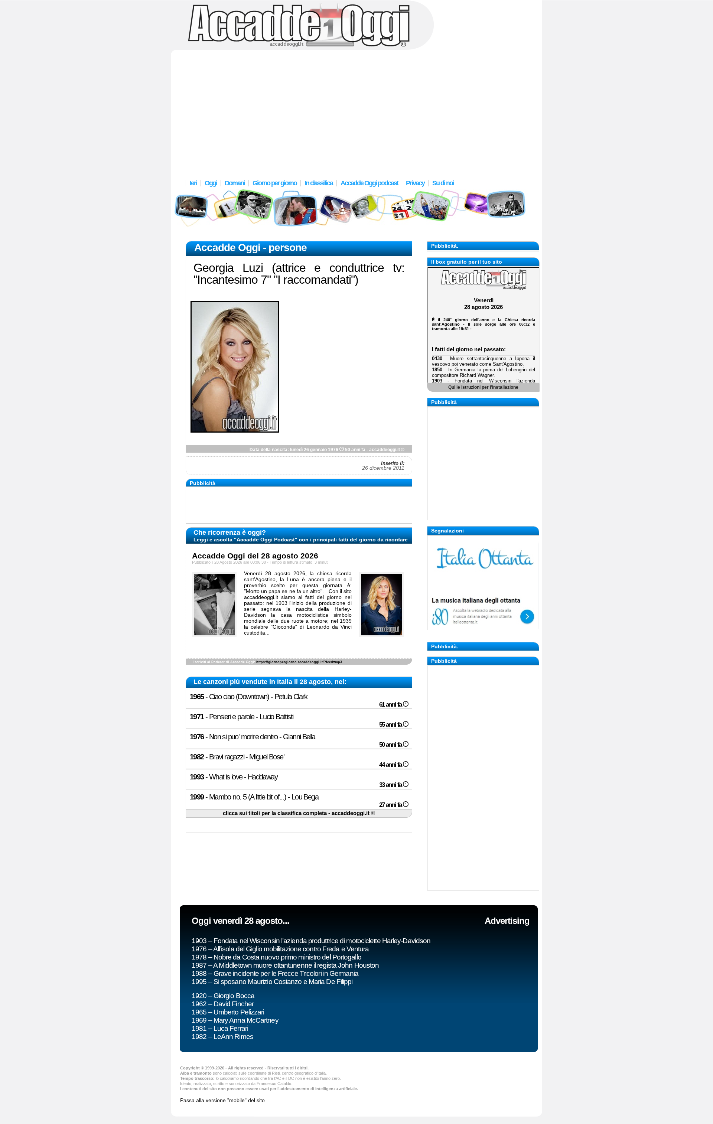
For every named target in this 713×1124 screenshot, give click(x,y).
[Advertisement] (356, 109)
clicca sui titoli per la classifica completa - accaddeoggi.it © (299, 813)
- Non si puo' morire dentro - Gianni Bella (296, 740)
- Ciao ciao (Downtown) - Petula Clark (296, 700)
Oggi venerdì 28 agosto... (240, 921)
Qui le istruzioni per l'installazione (483, 387)
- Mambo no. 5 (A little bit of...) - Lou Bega (296, 800)
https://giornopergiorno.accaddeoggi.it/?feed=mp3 (299, 662)
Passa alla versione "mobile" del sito (222, 1100)
